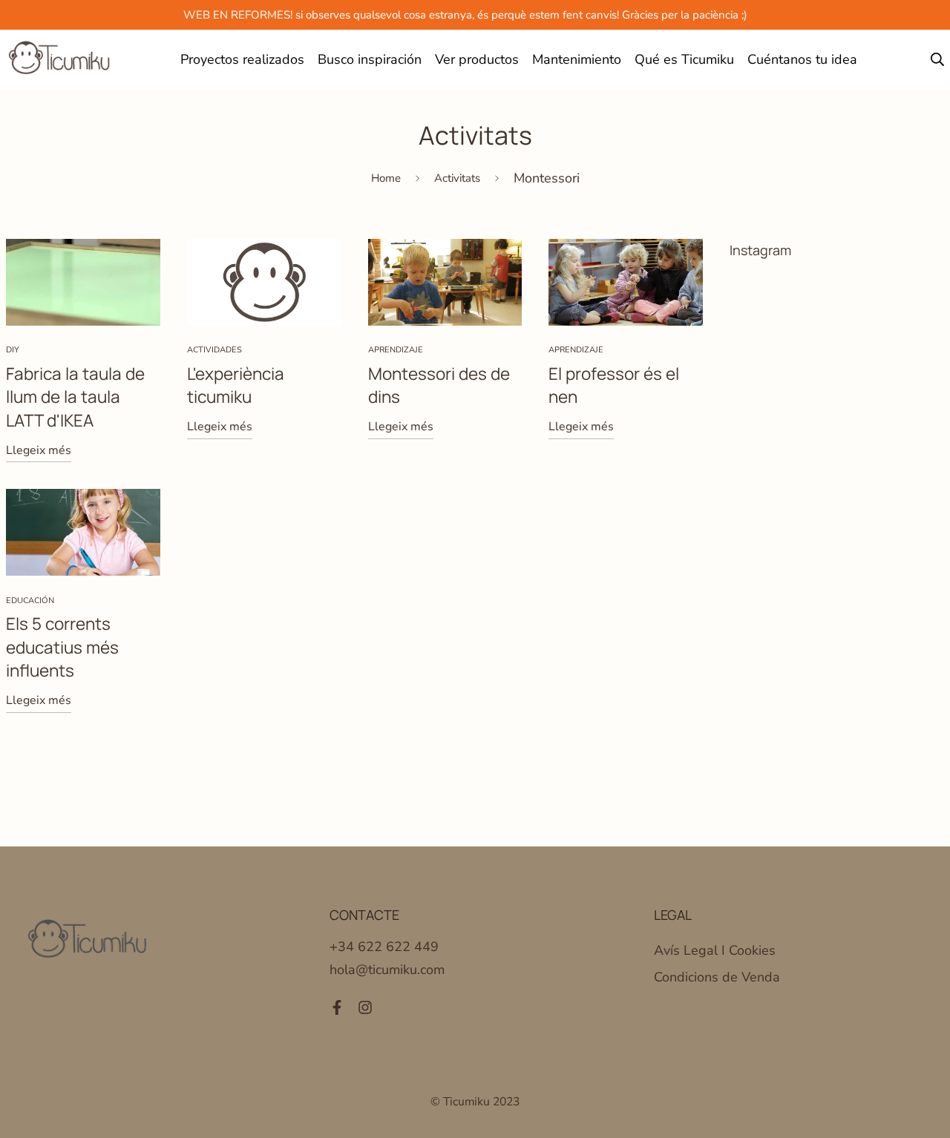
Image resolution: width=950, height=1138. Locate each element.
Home (386, 178)
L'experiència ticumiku (235, 385)
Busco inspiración (370, 59)
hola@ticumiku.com (387, 970)
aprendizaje (395, 349)
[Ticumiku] (60, 59)
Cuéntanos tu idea (802, 59)
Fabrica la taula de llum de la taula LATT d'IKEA (75, 397)
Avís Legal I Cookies (715, 950)
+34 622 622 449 (384, 947)
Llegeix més (38, 450)
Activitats (457, 178)
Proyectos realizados (242, 59)
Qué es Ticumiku (684, 59)
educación (30, 600)
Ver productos (477, 59)
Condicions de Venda (717, 977)
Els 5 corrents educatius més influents (62, 647)
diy (12, 349)
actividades (214, 349)
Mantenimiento (576, 59)
